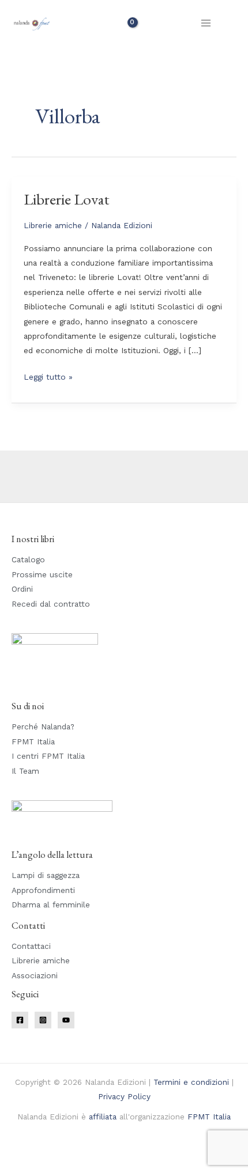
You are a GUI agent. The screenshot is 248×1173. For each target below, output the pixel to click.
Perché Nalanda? (43, 726)
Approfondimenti (43, 890)
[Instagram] (43, 1020)
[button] (232, 23)
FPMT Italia (33, 741)
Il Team (25, 770)
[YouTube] (66, 1020)
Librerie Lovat (67, 198)
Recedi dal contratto (51, 603)
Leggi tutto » (48, 375)
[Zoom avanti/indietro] (17, 1151)
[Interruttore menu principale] (206, 23)
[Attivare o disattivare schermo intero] (54, 1151)
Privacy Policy (124, 1096)
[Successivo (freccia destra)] (54, 1167)
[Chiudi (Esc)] (129, 1151)
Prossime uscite (42, 574)
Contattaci (31, 946)
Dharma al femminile (51, 904)
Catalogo (28, 559)
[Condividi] (92, 1151)
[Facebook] (20, 1020)
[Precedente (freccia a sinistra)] (17, 1167)
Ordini (22, 588)
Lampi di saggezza (46, 875)
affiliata (103, 1116)
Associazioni (35, 975)
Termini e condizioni (191, 1082)
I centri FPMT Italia (48, 755)
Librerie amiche (53, 225)
